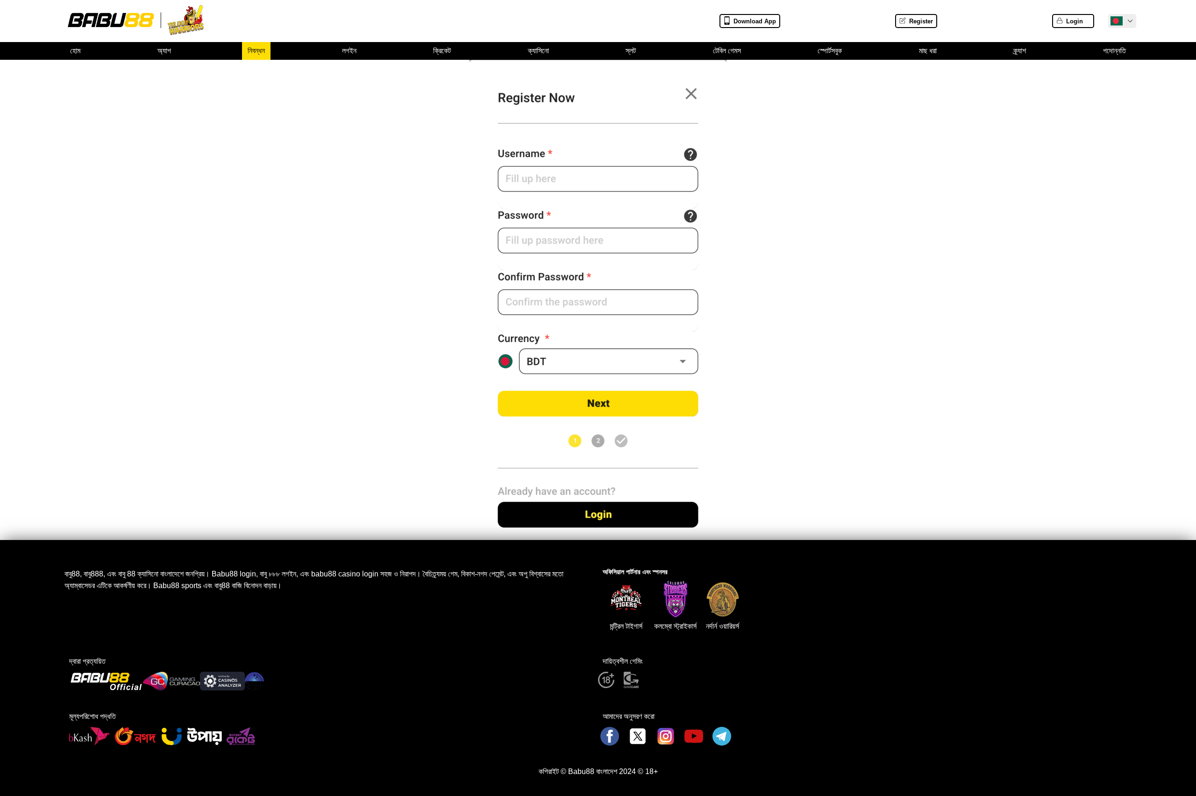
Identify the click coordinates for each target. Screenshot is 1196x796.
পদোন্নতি (1114, 51)
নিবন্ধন (256, 51)
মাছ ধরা (928, 51)
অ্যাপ (164, 51)
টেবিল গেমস (727, 51)
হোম (75, 51)
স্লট (631, 51)
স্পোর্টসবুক (830, 51)
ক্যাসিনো (538, 51)
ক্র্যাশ (1019, 51)
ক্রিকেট (442, 51)
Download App (754, 21)
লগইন (349, 51)
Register (921, 21)
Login (1074, 21)
